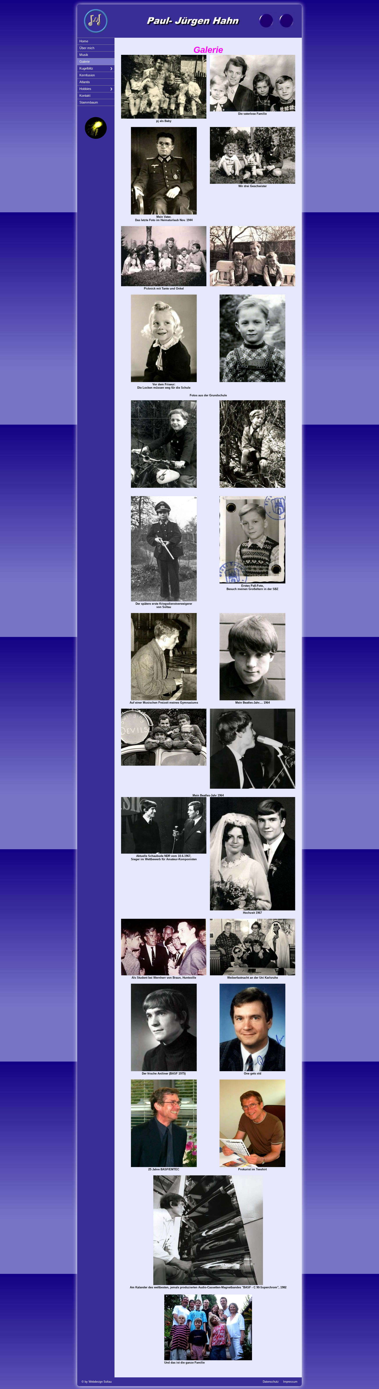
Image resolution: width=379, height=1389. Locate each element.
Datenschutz (271, 1381)
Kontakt (84, 95)
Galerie (84, 61)
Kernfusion (87, 75)
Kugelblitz (86, 68)
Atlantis (84, 82)
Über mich (86, 48)
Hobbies (85, 89)
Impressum (290, 1381)
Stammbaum (88, 102)
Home (83, 41)
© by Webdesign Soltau (97, 1381)
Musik (83, 55)
